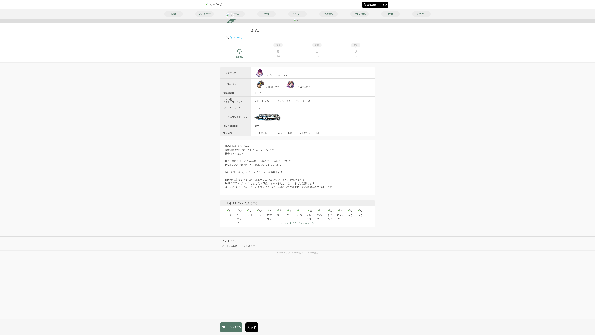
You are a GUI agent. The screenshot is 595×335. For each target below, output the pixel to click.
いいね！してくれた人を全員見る (297, 223)
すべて (257, 93)
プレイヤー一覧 (293, 252)
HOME (280, 252)
